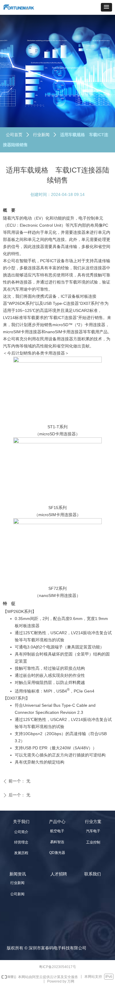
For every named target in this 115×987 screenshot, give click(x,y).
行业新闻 (41, 134)
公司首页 (14, 134)
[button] (106, 7)
